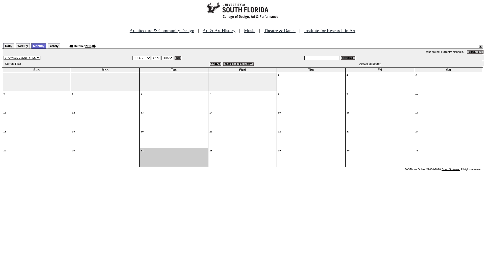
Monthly (38, 46)
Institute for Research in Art (329, 30)
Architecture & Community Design (162, 30)
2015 (88, 46)
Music (249, 30)
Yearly (54, 46)
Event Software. (451, 169)
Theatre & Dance (280, 30)
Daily (8, 46)
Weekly (22, 46)
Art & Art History (219, 30)
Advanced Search (370, 63)
